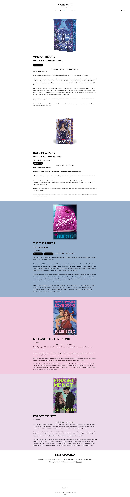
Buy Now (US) (60, 253)
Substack (79, 462)
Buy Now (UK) (70, 253)
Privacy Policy (68, 492)
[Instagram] (120, 10)
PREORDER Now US (58, 69)
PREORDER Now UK (72, 69)
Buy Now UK (70, 165)
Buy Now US (60, 165)
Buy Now (58, 345)
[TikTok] (122, 10)
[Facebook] (124, 10)
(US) (62, 345)
